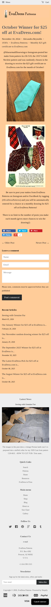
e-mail (25, 542)
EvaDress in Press (25, 482)
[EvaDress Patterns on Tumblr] (40, 527)
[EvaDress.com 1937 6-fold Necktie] (25, 120)
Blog (25, 502)
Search (25, 467)
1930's (5, 43)
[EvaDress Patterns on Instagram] (34, 527)
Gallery (25, 513)
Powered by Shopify (40, 590)
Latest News (25, 399)
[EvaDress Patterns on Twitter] (10, 527)
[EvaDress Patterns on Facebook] (16, 527)
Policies (25, 471)
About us (25, 506)
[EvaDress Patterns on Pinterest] (22, 527)
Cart (47, 2)
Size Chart (25, 510)
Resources (25, 478)
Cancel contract (40, 602)
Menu (7, 2)
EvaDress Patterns (19, 43)
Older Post (9, 243)
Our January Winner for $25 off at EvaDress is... (24, 325)
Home (25, 475)
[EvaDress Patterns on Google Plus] (28, 527)
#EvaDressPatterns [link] (11, 200)
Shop (25, 499)
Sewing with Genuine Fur (13, 315)
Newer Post (41, 243)
